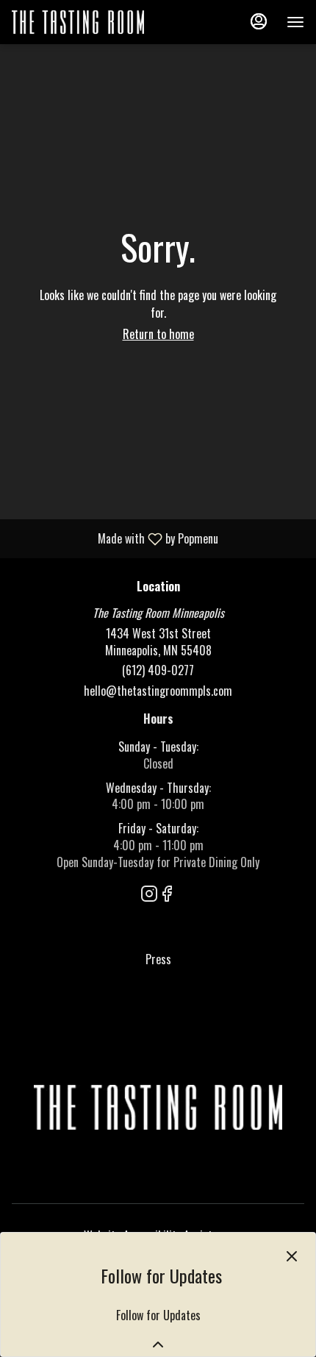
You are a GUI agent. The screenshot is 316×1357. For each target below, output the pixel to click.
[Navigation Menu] (295, 22)
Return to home (158, 334)
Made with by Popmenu (114, 538)
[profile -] (258, 21)
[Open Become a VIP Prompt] (158, 1344)
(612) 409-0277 (158, 670)
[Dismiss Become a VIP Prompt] (291, 1256)
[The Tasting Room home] (78, 22)
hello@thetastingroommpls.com (158, 691)
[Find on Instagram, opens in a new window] (149, 894)
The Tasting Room (158, 1107)
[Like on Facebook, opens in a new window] (167, 894)
